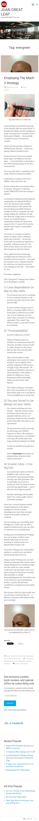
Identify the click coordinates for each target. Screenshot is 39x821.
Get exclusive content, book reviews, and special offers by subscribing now (19, 680)
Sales (8, 656)
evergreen (29, 659)
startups (7, 664)
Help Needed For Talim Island (18, 770)
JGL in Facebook (13, 723)
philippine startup (10, 661)
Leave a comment (21, 664)
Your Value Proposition (12, 659)
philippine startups (25, 661)
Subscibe (10, 703)
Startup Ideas (29, 656)
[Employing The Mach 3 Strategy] (19, 63)
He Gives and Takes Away (16, 797)
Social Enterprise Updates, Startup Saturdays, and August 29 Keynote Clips (19, 757)
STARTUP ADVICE (17, 656)
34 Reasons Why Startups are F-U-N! (20, 752)
